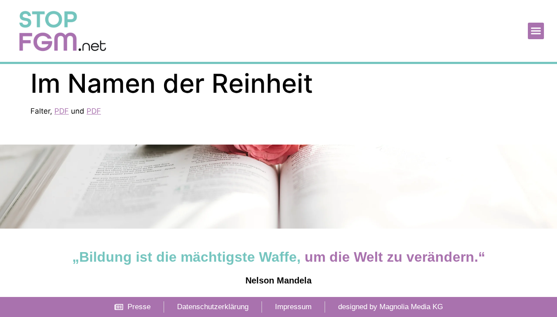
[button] (536, 31)
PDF (61, 111)
